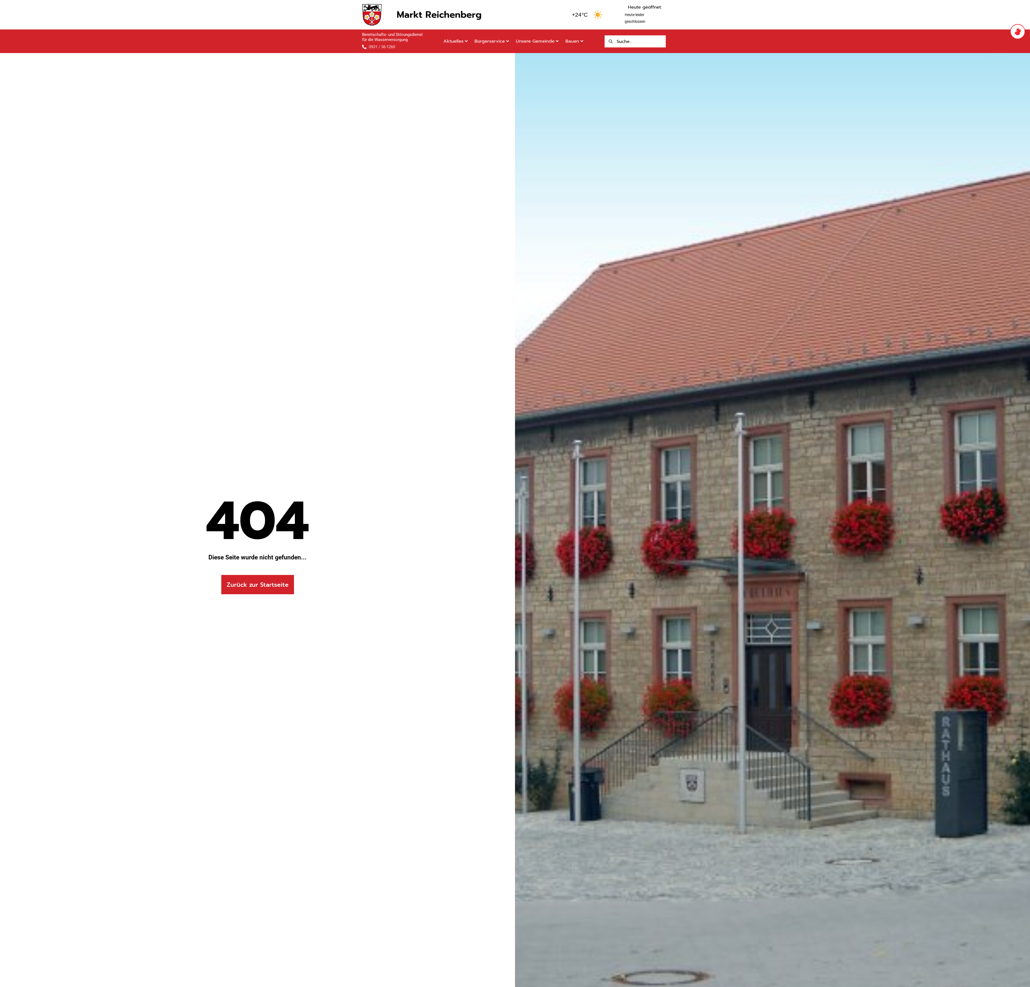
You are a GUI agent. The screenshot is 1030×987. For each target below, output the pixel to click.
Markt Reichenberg (439, 14)
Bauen (572, 41)
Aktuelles (453, 41)
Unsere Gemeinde (535, 41)
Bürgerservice (489, 41)
